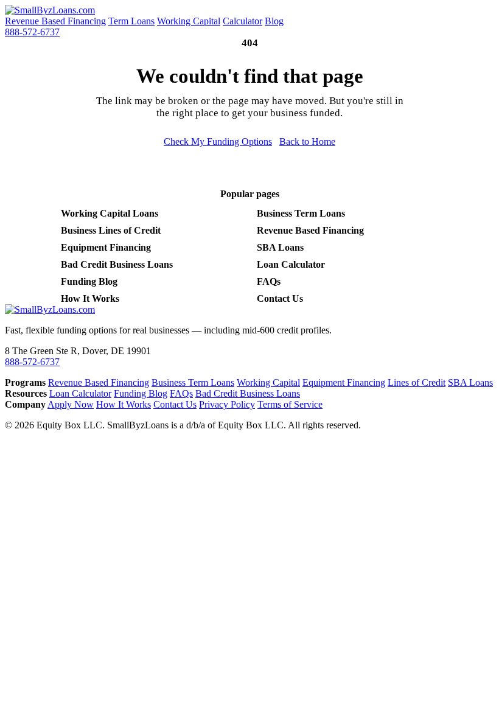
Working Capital (188, 21)
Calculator (242, 21)
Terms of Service (290, 404)
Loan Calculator (291, 264)
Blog (274, 21)
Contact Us (280, 298)
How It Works (90, 298)
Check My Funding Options (218, 141)
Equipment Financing (106, 247)
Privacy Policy (227, 404)
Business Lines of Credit (111, 230)
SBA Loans (280, 247)
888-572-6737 (32, 32)
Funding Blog (89, 281)
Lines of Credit (416, 382)
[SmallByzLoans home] (50, 10)
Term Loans (131, 21)
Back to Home (307, 141)
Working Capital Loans (109, 213)
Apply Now (70, 404)
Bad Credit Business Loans (117, 264)
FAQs (269, 281)
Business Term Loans (301, 213)
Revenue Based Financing (55, 21)
